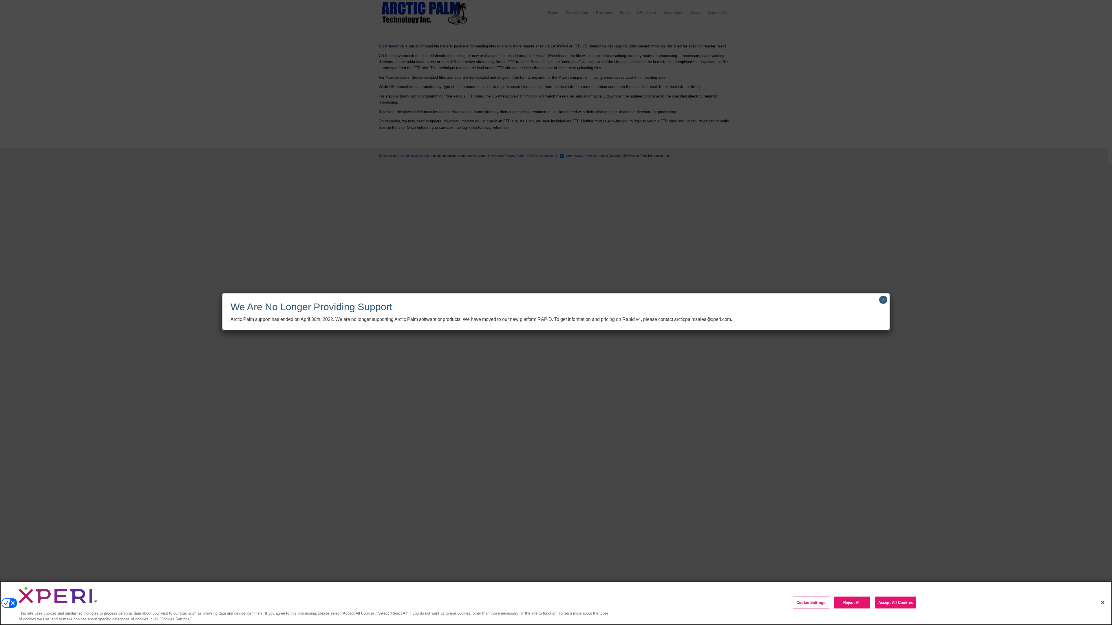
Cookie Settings (810, 602)
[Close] (1102, 602)
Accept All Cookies (895, 602)
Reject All (852, 602)
